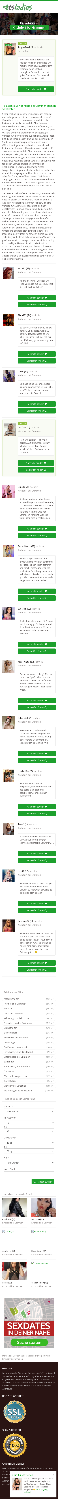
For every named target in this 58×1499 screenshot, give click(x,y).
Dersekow (29, 1071)
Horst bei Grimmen (29, 1013)
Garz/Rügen (29, 1080)
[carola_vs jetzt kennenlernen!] (14, 1239)
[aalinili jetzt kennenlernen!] (14, 1271)
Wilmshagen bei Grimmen (29, 1018)
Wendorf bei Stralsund (29, 1085)
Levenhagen (29, 1042)
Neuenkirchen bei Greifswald (29, 1023)
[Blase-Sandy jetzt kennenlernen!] (43, 1239)
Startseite (6, 1355)
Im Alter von (10, 1117)
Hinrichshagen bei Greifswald (29, 1051)
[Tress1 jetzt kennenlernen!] (8, 829)
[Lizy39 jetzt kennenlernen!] (8, 875)
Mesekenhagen (29, 998)
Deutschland (18, 1355)
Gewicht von (10, 1137)
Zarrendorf (29, 1061)
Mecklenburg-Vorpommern (38, 1355)
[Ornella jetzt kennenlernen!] (8, 491)
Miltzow (29, 1008)
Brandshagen (29, 1027)
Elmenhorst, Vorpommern (29, 1066)
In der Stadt (9, 1169)
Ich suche (8, 1106)
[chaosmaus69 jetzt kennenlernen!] (43, 1271)
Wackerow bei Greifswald (29, 1037)
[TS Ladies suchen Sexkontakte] (17, 7)
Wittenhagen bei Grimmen (29, 1056)
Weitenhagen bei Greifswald (29, 1090)
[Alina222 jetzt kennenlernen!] (8, 320)
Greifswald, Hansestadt (29, 1047)
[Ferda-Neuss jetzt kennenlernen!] (8, 551)
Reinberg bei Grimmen (29, 1003)
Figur (6, 1157)
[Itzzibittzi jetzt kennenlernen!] (14, 1207)
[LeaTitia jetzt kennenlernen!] (10, 429)
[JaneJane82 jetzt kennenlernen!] (8, 925)
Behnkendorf (29, 1032)
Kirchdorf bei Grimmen (29, 272)
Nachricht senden (35, 89)
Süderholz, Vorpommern (29, 1076)
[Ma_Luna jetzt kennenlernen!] (43, 1207)
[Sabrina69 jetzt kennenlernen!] (8, 722)
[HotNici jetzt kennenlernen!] (8, 273)
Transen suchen (44, 1181)
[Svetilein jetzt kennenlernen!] (8, 613)
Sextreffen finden (36, 304)
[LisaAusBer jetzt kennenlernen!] (8, 776)
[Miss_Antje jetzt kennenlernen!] (8, 666)
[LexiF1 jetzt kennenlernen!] (8, 376)
